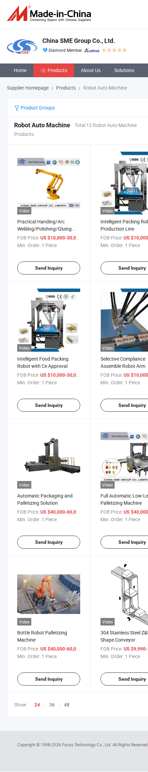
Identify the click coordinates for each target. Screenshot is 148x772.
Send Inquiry (49, 268)
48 (67, 704)
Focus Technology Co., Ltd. (87, 744)
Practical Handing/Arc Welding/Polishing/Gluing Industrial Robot (44, 228)
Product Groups (37, 107)
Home (20, 70)
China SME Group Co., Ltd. (78, 40)
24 (37, 704)
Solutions (124, 70)
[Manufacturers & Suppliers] (50, 13)
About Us (91, 70)
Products (57, 70)
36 (52, 704)
